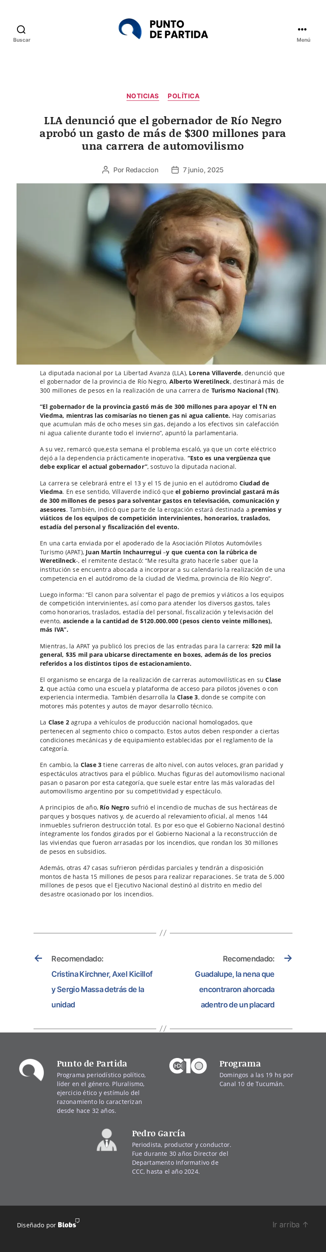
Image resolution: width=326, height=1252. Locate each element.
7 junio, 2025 (203, 169)
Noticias (142, 96)
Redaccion (142, 169)
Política (184, 96)
